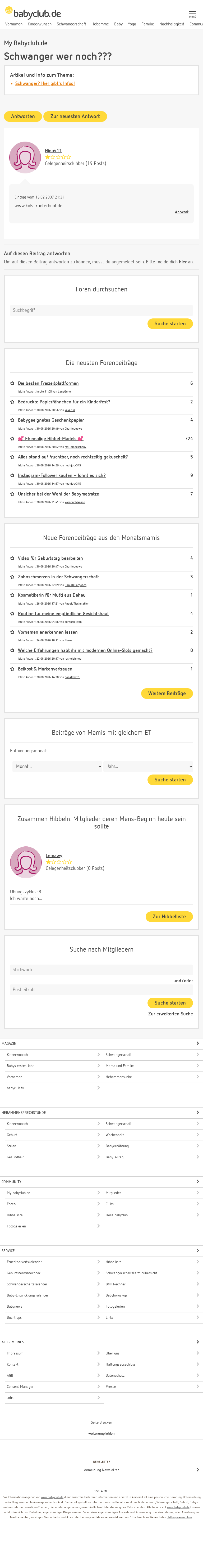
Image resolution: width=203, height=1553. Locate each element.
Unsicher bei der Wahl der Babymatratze (58, 494)
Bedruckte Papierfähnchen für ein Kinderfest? (64, 402)
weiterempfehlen (101, 1433)
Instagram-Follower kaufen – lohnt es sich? (62, 475)
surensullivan (73, 621)
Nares (68, 640)
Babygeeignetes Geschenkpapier (51, 420)
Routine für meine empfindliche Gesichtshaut (63, 613)
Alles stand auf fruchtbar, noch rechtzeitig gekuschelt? (73, 457)
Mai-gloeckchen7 (75, 446)
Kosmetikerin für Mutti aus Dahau (52, 595)
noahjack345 (73, 465)
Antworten (23, 116)
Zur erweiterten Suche (170, 1014)
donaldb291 (72, 677)
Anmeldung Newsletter (101, 1470)
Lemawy (54, 855)
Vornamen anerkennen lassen (48, 632)
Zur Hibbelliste (169, 916)
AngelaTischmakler (77, 603)
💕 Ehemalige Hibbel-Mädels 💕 (51, 438)
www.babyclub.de (52, 1497)
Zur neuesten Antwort (75, 116)
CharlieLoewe (73, 428)
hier (183, 262)
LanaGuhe (64, 391)
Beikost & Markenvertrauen (45, 669)
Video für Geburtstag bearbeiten (50, 558)
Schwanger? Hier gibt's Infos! (45, 83)
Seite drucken (101, 1422)
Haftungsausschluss (179, 1517)
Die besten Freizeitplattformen (48, 383)
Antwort (181, 212)
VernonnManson (75, 502)
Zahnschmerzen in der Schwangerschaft (58, 577)
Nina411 (53, 150)
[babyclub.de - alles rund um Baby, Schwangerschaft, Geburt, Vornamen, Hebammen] (33, 15)
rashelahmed (73, 658)
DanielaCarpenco (75, 585)
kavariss (70, 410)
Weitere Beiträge (167, 693)
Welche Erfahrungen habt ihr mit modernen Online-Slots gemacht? (85, 650)
